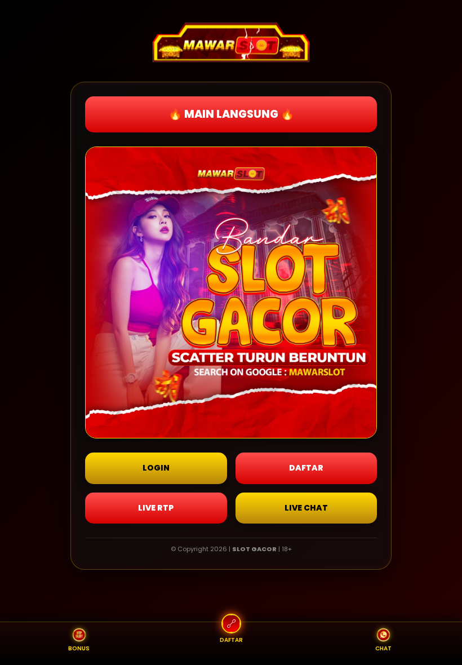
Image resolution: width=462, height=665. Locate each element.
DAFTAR (306, 467)
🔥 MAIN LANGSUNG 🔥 (231, 114)
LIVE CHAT (306, 507)
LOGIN (156, 467)
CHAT (383, 648)
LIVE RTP (156, 507)
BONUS (79, 648)
